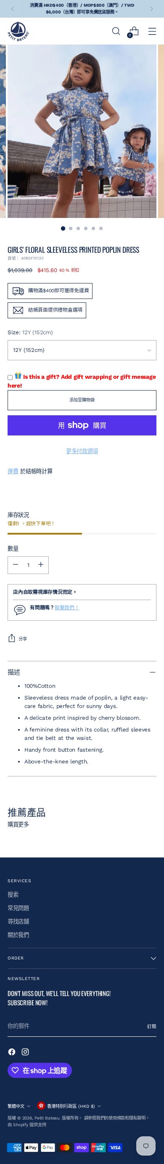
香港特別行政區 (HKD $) (71, 1106)
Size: (30, 332)
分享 (23, 639)
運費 (13, 471)
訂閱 (151, 1026)
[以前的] (12, 9)
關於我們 (18, 935)
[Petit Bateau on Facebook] (13, 1053)
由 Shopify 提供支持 (27, 1124)
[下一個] (151, 9)
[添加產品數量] (40, 565)
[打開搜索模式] (115, 31)
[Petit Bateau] (18, 31)
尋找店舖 (18, 921)
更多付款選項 (82, 451)
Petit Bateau (46, 1118)
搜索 (13, 894)
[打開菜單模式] (152, 31)
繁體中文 (16, 1106)
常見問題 (18, 908)
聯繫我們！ (67, 608)
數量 (13, 548)
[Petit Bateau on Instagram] (26, 1053)
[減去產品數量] (15, 565)
